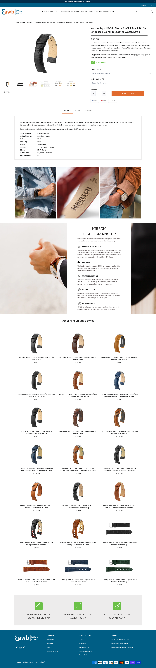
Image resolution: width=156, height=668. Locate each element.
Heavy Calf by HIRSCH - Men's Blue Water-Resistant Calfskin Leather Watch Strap (36, 469)
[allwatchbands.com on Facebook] (17, 648)
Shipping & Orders (84, 647)
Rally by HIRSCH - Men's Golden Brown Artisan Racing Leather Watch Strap (78, 543)
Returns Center (83, 655)
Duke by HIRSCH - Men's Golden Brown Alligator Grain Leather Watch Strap (36, 580)
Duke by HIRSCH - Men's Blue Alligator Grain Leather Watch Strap (78, 580)
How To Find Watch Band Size (120, 640)
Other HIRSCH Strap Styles (78, 320)
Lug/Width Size (96, 69)
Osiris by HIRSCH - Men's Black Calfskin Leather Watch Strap (36, 358)
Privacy (49, 647)
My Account (82, 643)
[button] (45, 12)
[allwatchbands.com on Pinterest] (24, 648)
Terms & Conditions (53, 651)
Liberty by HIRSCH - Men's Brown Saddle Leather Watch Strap (77, 432)
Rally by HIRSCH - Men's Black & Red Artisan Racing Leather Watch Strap (36, 543)
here (124, 57)
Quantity (94, 89)
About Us (50, 643)
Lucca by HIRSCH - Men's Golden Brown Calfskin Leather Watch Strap (119, 432)
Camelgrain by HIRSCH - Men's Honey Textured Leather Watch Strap (119, 358)
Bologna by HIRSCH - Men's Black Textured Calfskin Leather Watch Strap (78, 506)
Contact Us (50, 640)
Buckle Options (96, 79)
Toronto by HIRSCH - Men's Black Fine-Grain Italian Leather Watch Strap (36, 432)
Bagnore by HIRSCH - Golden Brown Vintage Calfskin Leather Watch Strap (36, 506)
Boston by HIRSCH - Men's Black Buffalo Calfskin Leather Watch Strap (36, 395)
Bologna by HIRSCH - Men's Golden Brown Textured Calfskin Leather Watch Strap (119, 506)
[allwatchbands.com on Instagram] (20, 648)
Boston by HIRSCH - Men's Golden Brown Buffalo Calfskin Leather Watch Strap (78, 395)
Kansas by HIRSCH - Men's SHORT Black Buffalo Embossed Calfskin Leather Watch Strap (119, 30)
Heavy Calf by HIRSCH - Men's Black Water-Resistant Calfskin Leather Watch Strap (119, 469)
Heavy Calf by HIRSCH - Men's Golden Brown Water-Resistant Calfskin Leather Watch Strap (78, 469)
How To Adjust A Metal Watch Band (122, 647)
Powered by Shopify (39, 662)
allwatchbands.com (26, 662)
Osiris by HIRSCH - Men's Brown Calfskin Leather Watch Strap (78, 358)
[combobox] (144, 12)
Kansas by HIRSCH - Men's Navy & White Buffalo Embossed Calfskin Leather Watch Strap (119, 395)
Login (145, 5)
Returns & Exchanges (85, 651)
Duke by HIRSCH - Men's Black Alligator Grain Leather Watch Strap (119, 543)
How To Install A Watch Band (120, 643)
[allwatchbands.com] (12, 12)
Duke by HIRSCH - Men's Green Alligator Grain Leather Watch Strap (119, 580)
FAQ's (81, 640)
